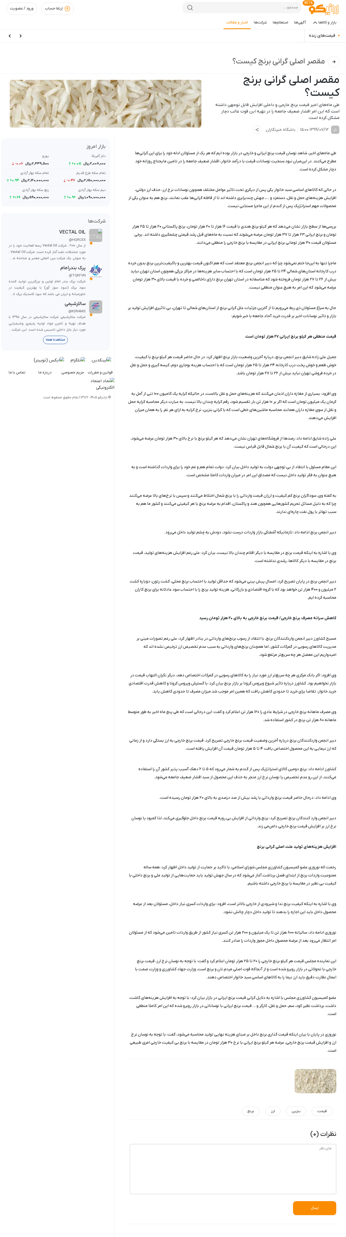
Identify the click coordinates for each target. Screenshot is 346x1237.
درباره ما (44, 372)
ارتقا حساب (54, 8)
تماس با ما (17, 372)
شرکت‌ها (260, 22)
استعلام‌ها (280, 22)
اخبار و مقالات (237, 22)
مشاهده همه (55, 339)
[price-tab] (20, 35)
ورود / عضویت (22, 8)
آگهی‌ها (300, 22)
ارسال (315, 1208)
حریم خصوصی (72, 372)
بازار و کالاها (327, 22)
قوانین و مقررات (100, 372)
